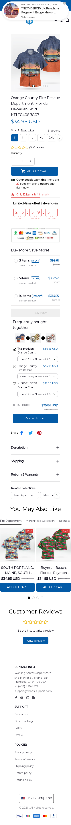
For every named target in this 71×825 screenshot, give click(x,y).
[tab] (33, 86)
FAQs (18, 728)
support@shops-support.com (33, 691)
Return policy (23, 773)
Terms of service (25, 759)
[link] (11, 10)
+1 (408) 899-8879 (27, 686)
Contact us (21, 714)
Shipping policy (24, 766)
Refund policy (23, 780)
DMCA (19, 735)
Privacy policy (23, 752)
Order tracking (24, 721)
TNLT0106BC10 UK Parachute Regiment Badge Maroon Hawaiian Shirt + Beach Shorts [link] (40, 12)
